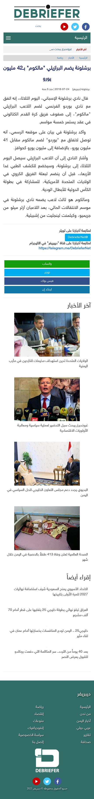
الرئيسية (81, 38)
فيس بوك (47, 281)
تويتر (47, 272)
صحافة (86, 742)
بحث (38, 26)
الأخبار (71, 57)
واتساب (47, 264)
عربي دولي (84, 728)
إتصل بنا (38, 742)
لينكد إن (47, 289)
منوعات (38, 721)
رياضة (60, 57)
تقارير (87, 735)
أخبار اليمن (84, 721)
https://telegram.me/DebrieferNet (65, 248)
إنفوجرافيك (36, 728)
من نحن (85, 714)
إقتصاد (39, 714)
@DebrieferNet (78, 237)
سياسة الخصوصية (31, 735)
